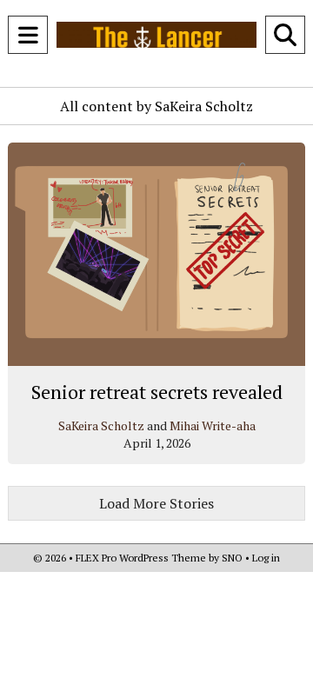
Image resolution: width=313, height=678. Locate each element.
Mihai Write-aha (213, 425)
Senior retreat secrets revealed (157, 391)
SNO (232, 557)
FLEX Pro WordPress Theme (141, 557)
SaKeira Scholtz (101, 425)
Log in (266, 557)
